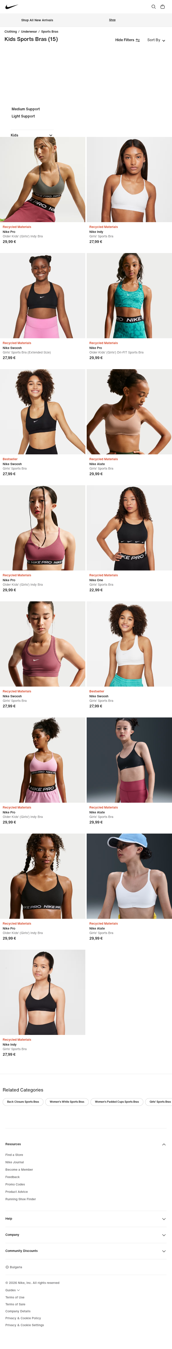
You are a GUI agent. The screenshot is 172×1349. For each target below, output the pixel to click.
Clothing (10, 31)
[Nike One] (129, 527)
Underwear (29, 31)
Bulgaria (16, 1267)
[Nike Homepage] (12, 6)
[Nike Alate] (129, 411)
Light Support (23, 116)
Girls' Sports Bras (160, 1101)
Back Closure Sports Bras (23, 1101)
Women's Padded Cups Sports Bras (117, 1101)
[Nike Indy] (129, 179)
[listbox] (156, 40)
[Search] (154, 7)
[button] (32, 135)
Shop (112, 20)
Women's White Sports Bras (67, 1101)
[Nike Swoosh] (42, 295)
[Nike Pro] (42, 179)
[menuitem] (13, 1290)
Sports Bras (49, 31)
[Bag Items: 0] (163, 7)
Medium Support (26, 109)
